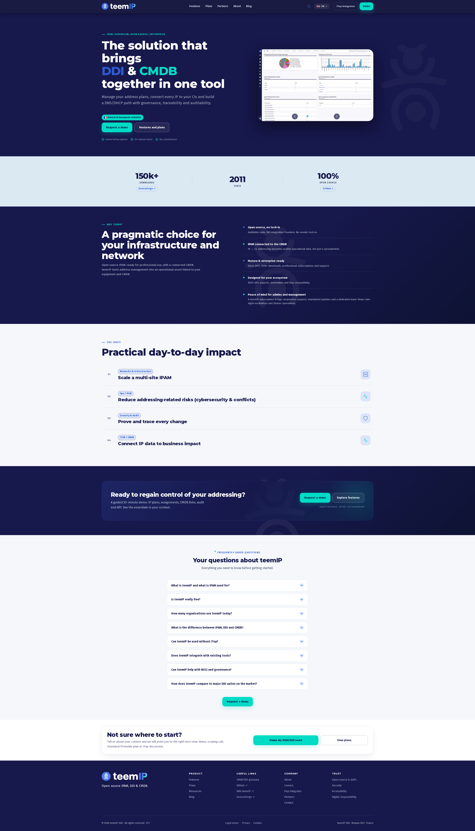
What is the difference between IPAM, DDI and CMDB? (207, 627)
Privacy (246, 823)
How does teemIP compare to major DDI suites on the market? (214, 683)
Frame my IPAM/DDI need (286, 740)
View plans (344, 740)
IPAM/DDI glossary (248, 779)
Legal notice (232, 823)
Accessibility (339, 791)
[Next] (337, 116)
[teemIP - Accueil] (118, 6)
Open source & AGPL (344, 779)
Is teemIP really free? (185, 599)
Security (337, 785)
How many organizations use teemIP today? (201, 613)
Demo (366, 6)
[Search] (309, 6)
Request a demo (117, 127)
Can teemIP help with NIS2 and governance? (201, 669)
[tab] (302, 116)
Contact (288, 802)
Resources (195, 791)
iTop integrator (346, 6)
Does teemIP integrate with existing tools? (201, 655)
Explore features (348, 497)
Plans (208, 6)
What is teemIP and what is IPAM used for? (200, 585)
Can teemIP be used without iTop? (194, 641)
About (237, 6)
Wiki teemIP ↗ (245, 791)
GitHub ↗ (328, 188)
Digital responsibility (344, 797)
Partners (222, 6)
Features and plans (152, 127)
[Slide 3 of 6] (315, 85)
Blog (249, 6)
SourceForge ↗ (146, 188)
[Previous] (295, 116)
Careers (289, 785)
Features (194, 6)
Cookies (257, 823)
